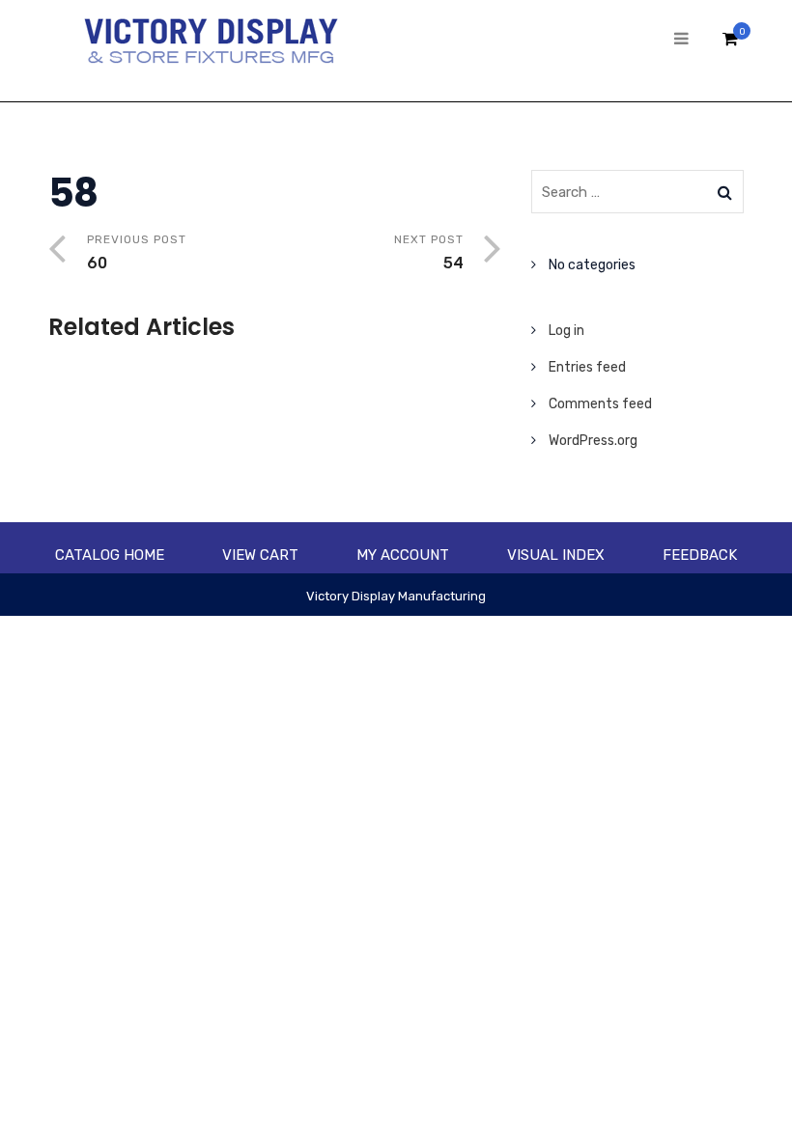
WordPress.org (593, 440)
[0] (730, 44)
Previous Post (136, 252)
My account (402, 555)
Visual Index (556, 555)
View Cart (260, 555)
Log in (566, 330)
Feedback (700, 555)
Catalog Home (109, 555)
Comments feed (600, 404)
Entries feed (587, 367)
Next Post (429, 252)
